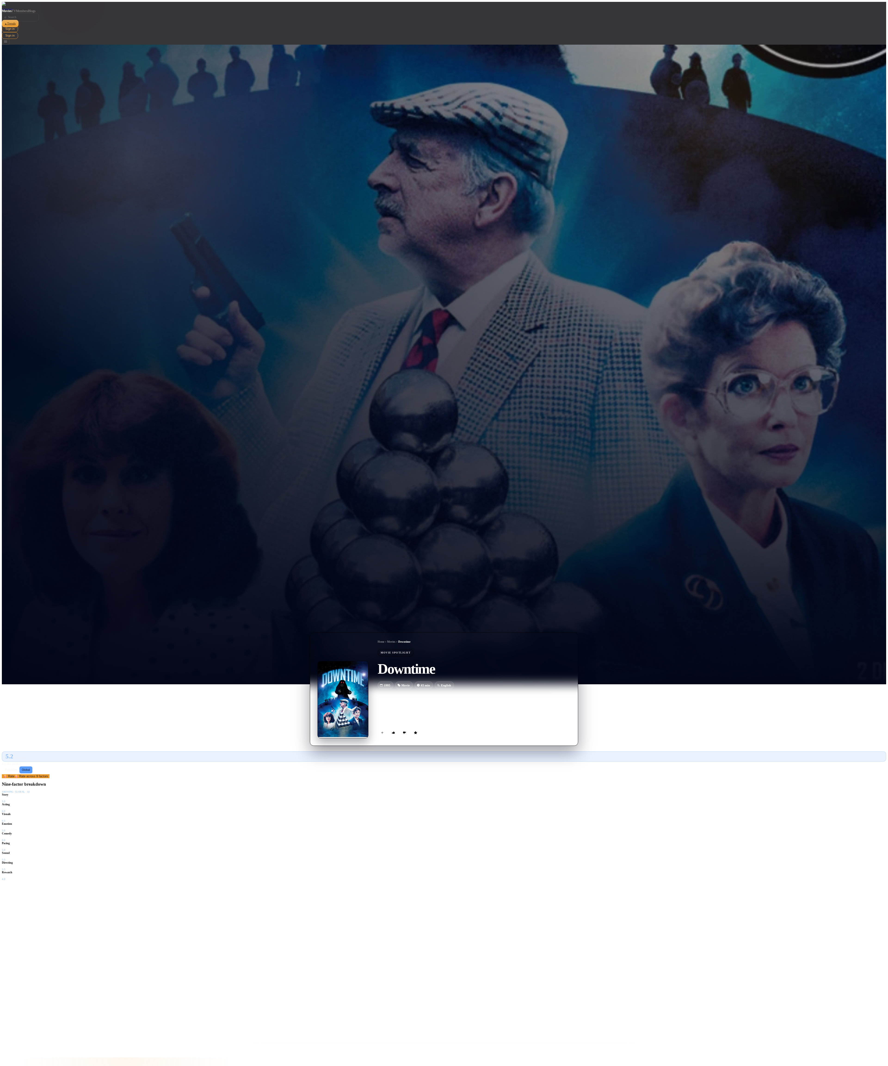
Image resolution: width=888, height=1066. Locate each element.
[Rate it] (415, 732)
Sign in (10, 29)
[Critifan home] (444, 5)
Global (26, 770)
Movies (7, 11)
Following (11, 770)
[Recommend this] (393, 732)
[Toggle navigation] (5, 42)
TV (14, 11)
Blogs (31, 11)
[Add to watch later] (382, 732)
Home (381, 641)
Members (22, 11)
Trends (10, 23)
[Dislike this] (404, 732)
